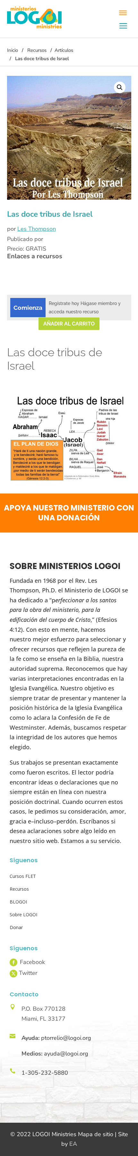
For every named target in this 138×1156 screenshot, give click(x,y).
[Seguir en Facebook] (13, 962)
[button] (119, 87)
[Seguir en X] (13, 973)
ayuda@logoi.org (66, 1053)
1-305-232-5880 (45, 1073)
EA (73, 1144)
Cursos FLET (23, 876)
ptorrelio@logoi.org (66, 1038)
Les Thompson (36, 229)
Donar (16, 927)
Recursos (37, 50)
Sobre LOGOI (23, 914)
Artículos (64, 50)
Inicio (12, 50)
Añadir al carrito (69, 324)
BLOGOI (18, 902)
